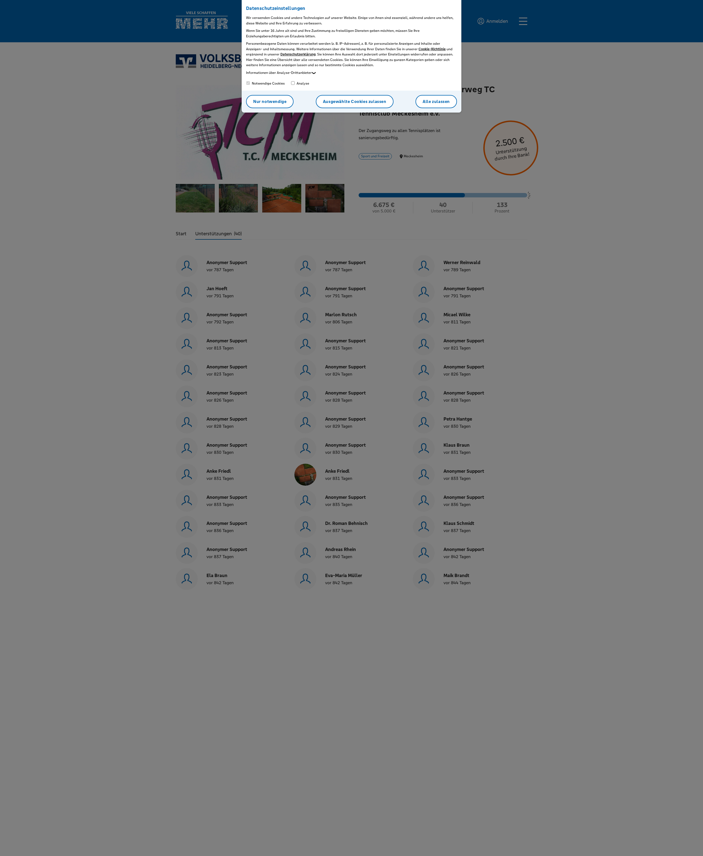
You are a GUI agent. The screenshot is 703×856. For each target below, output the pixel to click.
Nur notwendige (269, 101)
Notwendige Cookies (268, 83)
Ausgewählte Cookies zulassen (354, 101)
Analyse (302, 83)
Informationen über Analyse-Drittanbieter (279, 73)
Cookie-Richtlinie (432, 49)
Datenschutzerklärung (298, 54)
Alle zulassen (436, 101)
